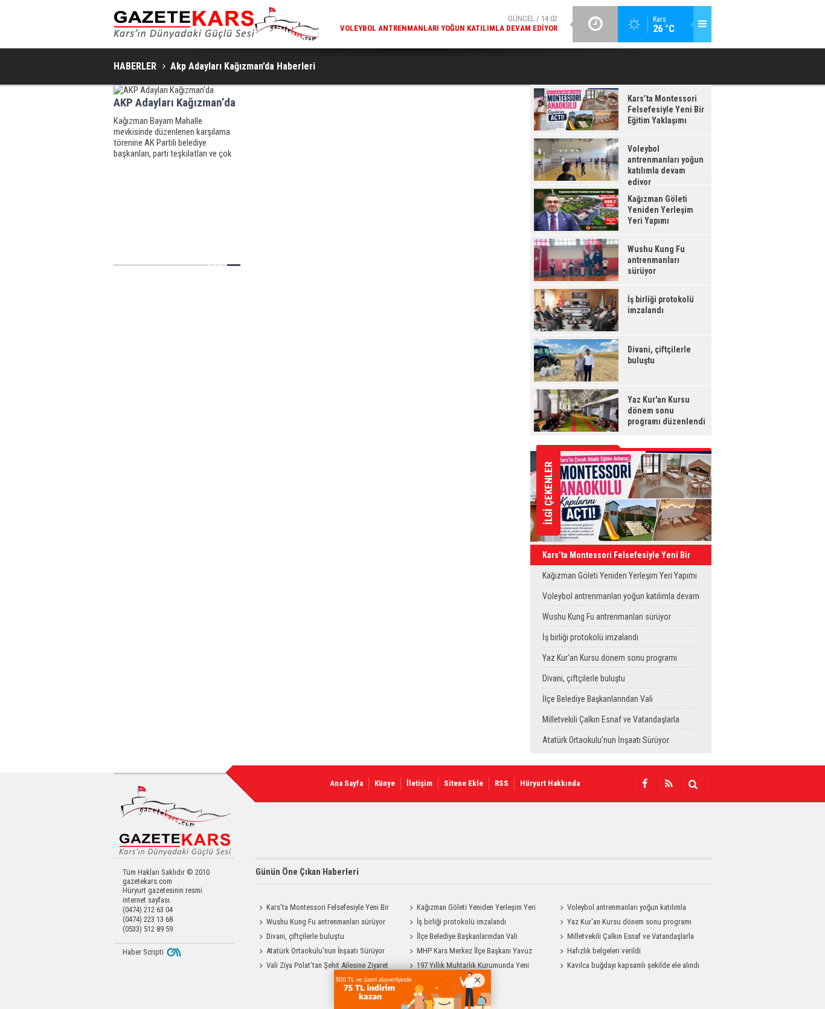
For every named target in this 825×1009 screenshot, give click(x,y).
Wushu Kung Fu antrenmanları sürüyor (606, 616)
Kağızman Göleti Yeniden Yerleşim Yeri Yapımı (619, 575)
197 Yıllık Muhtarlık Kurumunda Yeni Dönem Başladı (467, 967)
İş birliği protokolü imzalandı (590, 637)
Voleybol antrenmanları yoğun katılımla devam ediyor (620, 598)
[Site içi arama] (693, 784)
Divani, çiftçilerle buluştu (583, 678)
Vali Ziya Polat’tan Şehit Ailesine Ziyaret (327, 965)
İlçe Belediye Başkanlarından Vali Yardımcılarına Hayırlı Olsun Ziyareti (601, 701)
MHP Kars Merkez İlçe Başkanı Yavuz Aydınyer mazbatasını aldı (469, 952)
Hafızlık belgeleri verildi (604, 950)
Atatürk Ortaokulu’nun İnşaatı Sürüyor (605, 740)
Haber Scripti (143, 951)
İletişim (419, 783)
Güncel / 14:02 (448, 23)
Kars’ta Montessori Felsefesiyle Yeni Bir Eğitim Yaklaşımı (616, 557)
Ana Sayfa (346, 783)
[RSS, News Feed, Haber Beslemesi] (668, 784)
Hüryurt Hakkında (550, 783)
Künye (384, 783)
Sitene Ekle (463, 783)
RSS (502, 783)
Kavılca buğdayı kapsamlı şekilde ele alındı (633, 965)
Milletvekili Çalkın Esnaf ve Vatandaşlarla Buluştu (610, 722)
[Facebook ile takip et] (644, 784)
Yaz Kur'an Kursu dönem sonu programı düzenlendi (609, 660)
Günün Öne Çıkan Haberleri (307, 871)
